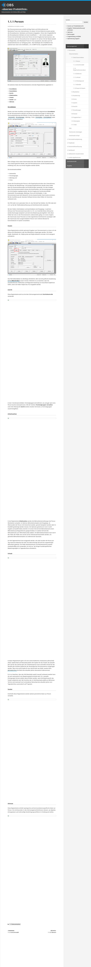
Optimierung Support (73, 38)
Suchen (68, 20)
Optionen (70, 32)
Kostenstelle (11, 117)
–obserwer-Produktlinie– (15, 9)
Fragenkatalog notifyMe (74, 36)
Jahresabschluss (12, 670)
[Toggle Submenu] (86, 46)
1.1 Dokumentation (14, 924)
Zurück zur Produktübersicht (75, 26)
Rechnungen (70, 34)
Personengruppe (20, 117)
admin (22, 26)
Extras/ (14, 281)
